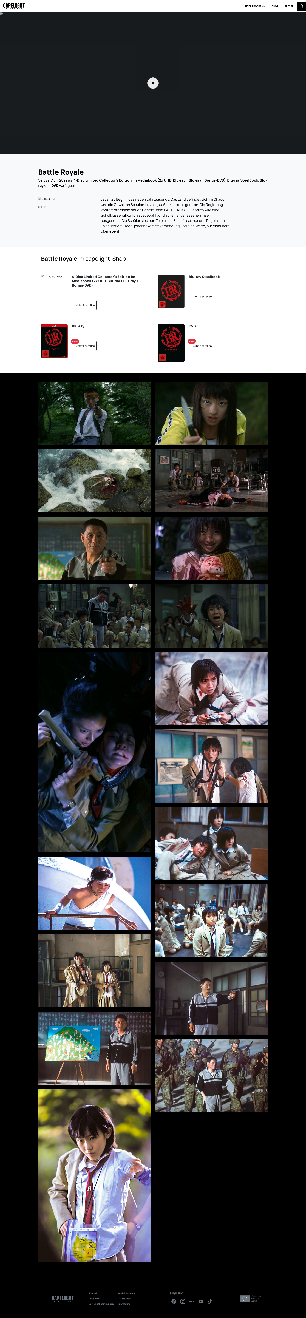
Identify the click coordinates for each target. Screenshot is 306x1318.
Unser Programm (254, 6)
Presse (289, 6)
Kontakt (93, 1293)
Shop (275, 6)
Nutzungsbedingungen (101, 1303)
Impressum (124, 1303)
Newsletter (94, 1298)
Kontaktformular (127, 1293)
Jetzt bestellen (85, 305)
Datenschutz (125, 1298)
